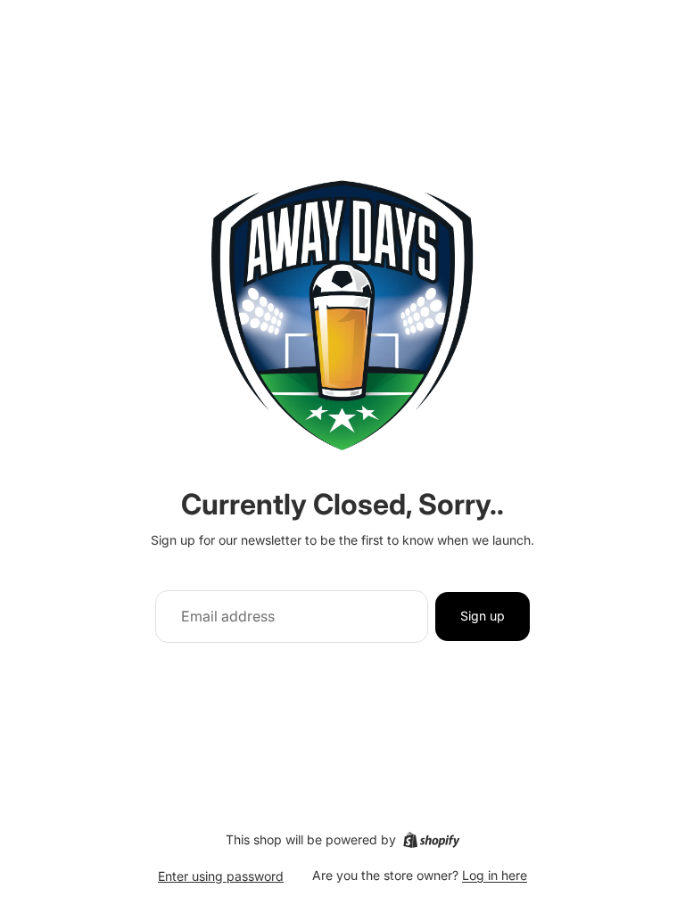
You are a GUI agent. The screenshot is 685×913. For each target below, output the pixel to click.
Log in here (494, 875)
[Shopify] (431, 840)
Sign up (482, 615)
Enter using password (221, 876)
